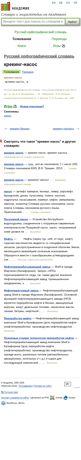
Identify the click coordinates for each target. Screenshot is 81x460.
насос (7, 115)
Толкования (21, 39)
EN (53, 3)
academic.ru (15, 6)
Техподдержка (25, 386)
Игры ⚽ (59, 45)
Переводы (59, 39)
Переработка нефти (17, 318)
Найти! (72, 21)
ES (68, 3)
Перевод (27, 71)
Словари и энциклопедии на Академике (33, 14)
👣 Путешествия (9, 392)
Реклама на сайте (43, 386)
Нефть (8, 238)
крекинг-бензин (19, 128)
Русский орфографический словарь (41, 32)
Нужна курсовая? (32, 106)
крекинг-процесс (63, 128)
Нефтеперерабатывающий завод (27, 266)
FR (75, 3)
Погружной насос (16, 219)
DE (61, 3)
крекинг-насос (14, 152)
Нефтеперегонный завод (21, 290)
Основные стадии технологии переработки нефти (39, 338)
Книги (22, 45)
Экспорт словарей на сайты (15, 397)
